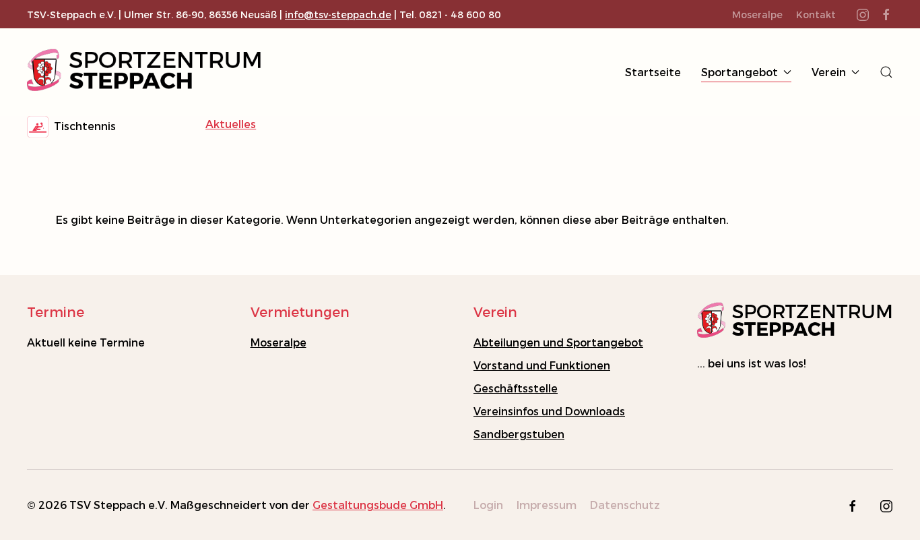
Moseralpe (278, 342)
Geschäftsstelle (515, 388)
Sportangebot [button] (739, 71)
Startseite (653, 71)
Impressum (547, 504)
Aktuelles (230, 123)
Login (488, 504)
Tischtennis (82, 125)
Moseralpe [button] (757, 14)
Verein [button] (829, 71)
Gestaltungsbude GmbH (378, 504)
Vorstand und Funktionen (541, 365)
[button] (886, 72)
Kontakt (816, 14)
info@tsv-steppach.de (338, 14)
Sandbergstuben (518, 433)
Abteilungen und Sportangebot (558, 342)
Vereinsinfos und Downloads (549, 410)
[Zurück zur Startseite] (145, 72)
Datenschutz (625, 504)
